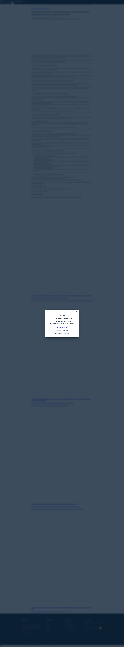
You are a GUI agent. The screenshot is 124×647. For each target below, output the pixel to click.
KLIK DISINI (62, 327)
